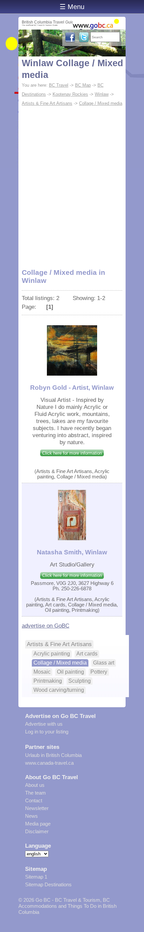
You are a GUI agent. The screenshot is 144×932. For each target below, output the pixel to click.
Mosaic (42, 672)
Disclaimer (37, 831)
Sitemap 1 (36, 877)
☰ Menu (72, 6)
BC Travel (58, 85)
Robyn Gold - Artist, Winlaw (72, 387)
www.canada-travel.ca (49, 763)
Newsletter (37, 808)
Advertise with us (44, 724)
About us (35, 785)
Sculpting (79, 681)
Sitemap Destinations (48, 884)
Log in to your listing (46, 731)
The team (35, 793)
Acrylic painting (51, 653)
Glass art (103, 663)
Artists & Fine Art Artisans (47, 103)
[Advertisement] (72, 184)
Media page (38, 824)
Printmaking (47, 681)
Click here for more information (72, 453)
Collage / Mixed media (100, 103)
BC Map (83, 85)
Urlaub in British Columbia (53, 755)
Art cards (86, 653)
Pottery (98, 672)
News (31, 816)
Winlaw (102, 94)
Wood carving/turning (58, 690)
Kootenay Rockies (70, 94)
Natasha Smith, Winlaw (72, 552)
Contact (33, 800)
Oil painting (70, 672)
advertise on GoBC (45, 625)
